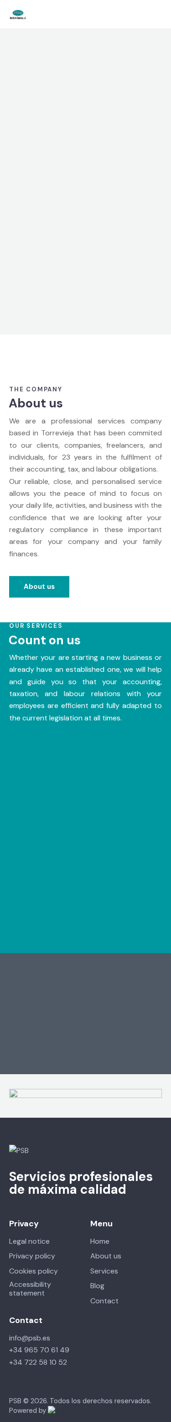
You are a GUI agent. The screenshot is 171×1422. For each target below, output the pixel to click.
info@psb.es (29, 1338)
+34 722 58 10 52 (38, 1362)
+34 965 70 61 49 (39, 1350)
